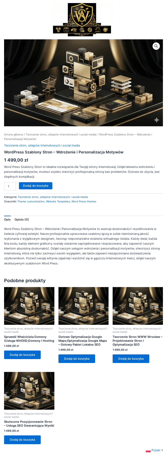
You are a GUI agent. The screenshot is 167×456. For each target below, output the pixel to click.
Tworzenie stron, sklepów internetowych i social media (61, 134)
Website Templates (58, 201)
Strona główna (13, 134)
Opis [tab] (7, 219)
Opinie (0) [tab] (21, 219)
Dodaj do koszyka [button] (22, 355)
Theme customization (31, 201)
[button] (156, 46)
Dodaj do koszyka (35, 186)
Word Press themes (83, 201)
